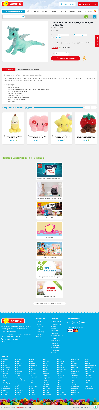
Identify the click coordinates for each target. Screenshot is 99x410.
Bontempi (5, 387)
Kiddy (46, 365)
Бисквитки (55, 343)
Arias (4, 363)
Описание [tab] (9, 69)
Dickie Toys (20, 371)
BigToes (5, 381)
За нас (63, 11)
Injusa (32, 379)
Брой (52, 53)
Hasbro (32, 369)
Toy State (88, 375)
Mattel (46, 387)
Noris (59, 383)
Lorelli (46, 383)
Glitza (32, 359)
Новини (72, 11)
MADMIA (47, 385)
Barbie (4, 375)
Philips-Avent (62, 394)
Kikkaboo (47, 367)
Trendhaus (89, 377)
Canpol (5, 394)
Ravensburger (41, 332)
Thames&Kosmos (91, 365)
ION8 (31, 383)
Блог (80, 11)
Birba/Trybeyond (7, 383)
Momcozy (61, 367)
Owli (59, 390)
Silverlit (74, 385)
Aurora (58, 37)
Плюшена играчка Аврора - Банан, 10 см (13, 136)
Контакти (88, 11)
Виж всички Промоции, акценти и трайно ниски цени (49, 303)
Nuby (59, 385)
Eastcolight (20, 379)
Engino (18, 385)
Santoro (74, 377)
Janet (31, 388)
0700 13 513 (15, 339)
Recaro (74, 373)
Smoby (74, 390)
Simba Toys (75, 387)
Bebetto (5, 379)
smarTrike (75, 388)
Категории (35, 11)
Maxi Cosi (47, 388)
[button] (88, 4)
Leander (46, 373)
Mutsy (60, 377)
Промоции (54, 11)
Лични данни (56, 340)
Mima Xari (61, 361)
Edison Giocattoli (21, 381)
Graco (32, 367)
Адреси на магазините (95, 11)
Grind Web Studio (93, 407)
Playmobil (75, 367)
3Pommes (5, 359)
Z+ (86, 379)
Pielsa (74, 361)
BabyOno (5, 371)
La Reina (46, 371)
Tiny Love (89, 369)
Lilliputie (46, 379)
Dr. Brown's (20, 377)
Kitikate (46, 369)
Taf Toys (88, 363)
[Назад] (86, 16)
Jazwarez (32, 392)
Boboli (4, 385)
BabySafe (5, 373)
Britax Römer (6, 388)
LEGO (38, 329)
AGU (4, 361)
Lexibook (47, 377)
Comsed (19, 365)
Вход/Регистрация (68, 4)
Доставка (55, 333)
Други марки (90, 387)
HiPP (31, 375)
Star (87, 359)
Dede (18, 369)
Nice (59, 379)
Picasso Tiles (75, 359)
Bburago (5, 377)
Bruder (5, 390)
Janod (32, 390)
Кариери (54, 338)
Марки (44, 11)
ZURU (87, 383)
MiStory (60, 365)
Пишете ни (7, 342)
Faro (18, 388)
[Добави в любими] (84, 58)
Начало (28, 11)
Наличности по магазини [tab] (28, 69)
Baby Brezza (6, 367)
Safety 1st (75, 375)
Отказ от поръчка (57, 335)
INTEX (32, 381)
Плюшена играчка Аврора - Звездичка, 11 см (61, 136)
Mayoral (46, 390)
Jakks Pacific (33, 387)
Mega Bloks (47, 394)
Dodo (18, 375)
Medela (46, 392)
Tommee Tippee (90, 371)
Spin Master (75, 392)
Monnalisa (61, 375)
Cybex (18, 367)
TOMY (88, 373)
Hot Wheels (33, 377)
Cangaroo (5, 392)
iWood (32, 385)
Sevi (73, 383)
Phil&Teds (61, 392)
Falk (18, 387)
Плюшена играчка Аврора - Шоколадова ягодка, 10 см (85, 136)
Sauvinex (74, 379)
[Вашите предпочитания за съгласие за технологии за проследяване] (95, 406)
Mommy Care (62, 369)
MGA (59, 359)
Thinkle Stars (89, 367)
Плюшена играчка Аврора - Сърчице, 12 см (37, 136)
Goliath (32, 363)
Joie (45, 359)
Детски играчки (64, 35)
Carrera (19, 359)
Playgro (74, 363)
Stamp (74, 394)
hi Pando (33, 373)
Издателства (89, 388)
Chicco (18, 361)
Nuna (59, 388)
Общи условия (56, 322)
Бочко (88, 385)
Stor (87, 361)
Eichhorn (19, 383)
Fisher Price (20, 390)
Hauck (32, 371)
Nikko (60, 381)
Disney (18, 373)
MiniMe (60, 363)
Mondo (60, 371)
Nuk (59, 387)
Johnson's (33, 394)
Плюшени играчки (80, 35)
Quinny (74, 369)
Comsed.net (20, 407)
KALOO (46, 361)
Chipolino (19, 363)
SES (73, 381)
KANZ (46, 363)
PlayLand (75, 365)
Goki (31, 361)
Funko (18, 394)
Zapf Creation (90, 381)
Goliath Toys (34, 365)
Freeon (19, 392)
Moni (59, 373)
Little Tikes (47, 381)
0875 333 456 (7, 339)
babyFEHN (6, 369)
